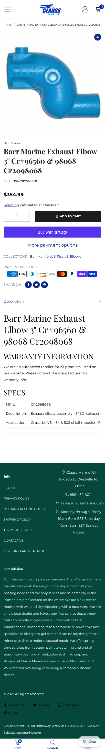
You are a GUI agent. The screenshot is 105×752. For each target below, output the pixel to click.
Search (10, 488)
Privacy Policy (17, 498)
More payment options (53, 245)
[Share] (28, 284)
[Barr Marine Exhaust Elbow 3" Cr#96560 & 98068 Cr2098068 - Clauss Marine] (52, 82)
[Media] (97, 37)
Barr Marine (12, 143)
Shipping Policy (17, 519)
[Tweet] (36, 284)
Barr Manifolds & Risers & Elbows (55, 256)
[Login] (85, 9)
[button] (7, 216)
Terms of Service (18, 530)
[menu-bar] (11, 10)
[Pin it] (44, 284)
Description (14, 301)
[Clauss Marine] (50, 9)
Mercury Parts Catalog (24, 551)
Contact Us (13, 540)
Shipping (11, 205)
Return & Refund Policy (25, 509)
